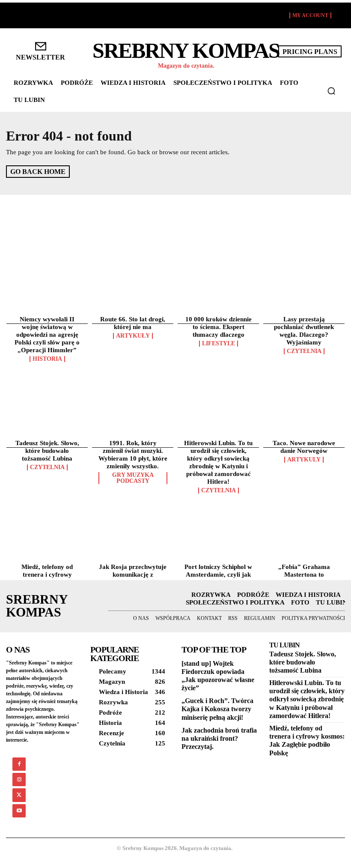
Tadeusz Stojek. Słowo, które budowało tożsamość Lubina (47, 451)
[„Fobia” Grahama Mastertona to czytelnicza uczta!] (304, 484)
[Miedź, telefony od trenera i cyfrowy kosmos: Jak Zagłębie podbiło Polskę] (47, 484)
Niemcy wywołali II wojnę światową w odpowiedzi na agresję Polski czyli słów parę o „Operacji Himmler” (47, 334)
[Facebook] (19, 764)
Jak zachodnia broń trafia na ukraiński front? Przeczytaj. (219, 738)
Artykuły (133, 336)
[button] (331, 90)
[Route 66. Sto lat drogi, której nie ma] (132, 244)
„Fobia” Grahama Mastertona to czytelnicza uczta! (304, 574)
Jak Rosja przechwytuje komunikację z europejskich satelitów (133, 574)
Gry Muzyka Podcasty (133, 478)
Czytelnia (304, 351)
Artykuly (304, 460)
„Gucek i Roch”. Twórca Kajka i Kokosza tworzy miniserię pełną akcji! (217, 709)
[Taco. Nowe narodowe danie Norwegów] (304, 360)
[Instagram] (19, 779)
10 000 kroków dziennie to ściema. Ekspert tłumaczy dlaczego (218, 327)
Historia (47, 359)
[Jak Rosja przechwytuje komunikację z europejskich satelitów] (132, 484)
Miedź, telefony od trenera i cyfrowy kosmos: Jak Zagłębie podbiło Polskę (307, 740)
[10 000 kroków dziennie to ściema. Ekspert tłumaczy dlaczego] (218, 244)
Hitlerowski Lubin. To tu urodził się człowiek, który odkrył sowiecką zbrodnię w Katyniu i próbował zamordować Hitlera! (307, 699)
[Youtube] (19, 810)
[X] (19, 795)
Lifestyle (218, 344)
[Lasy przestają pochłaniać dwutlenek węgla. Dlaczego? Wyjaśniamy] (304, 244)
